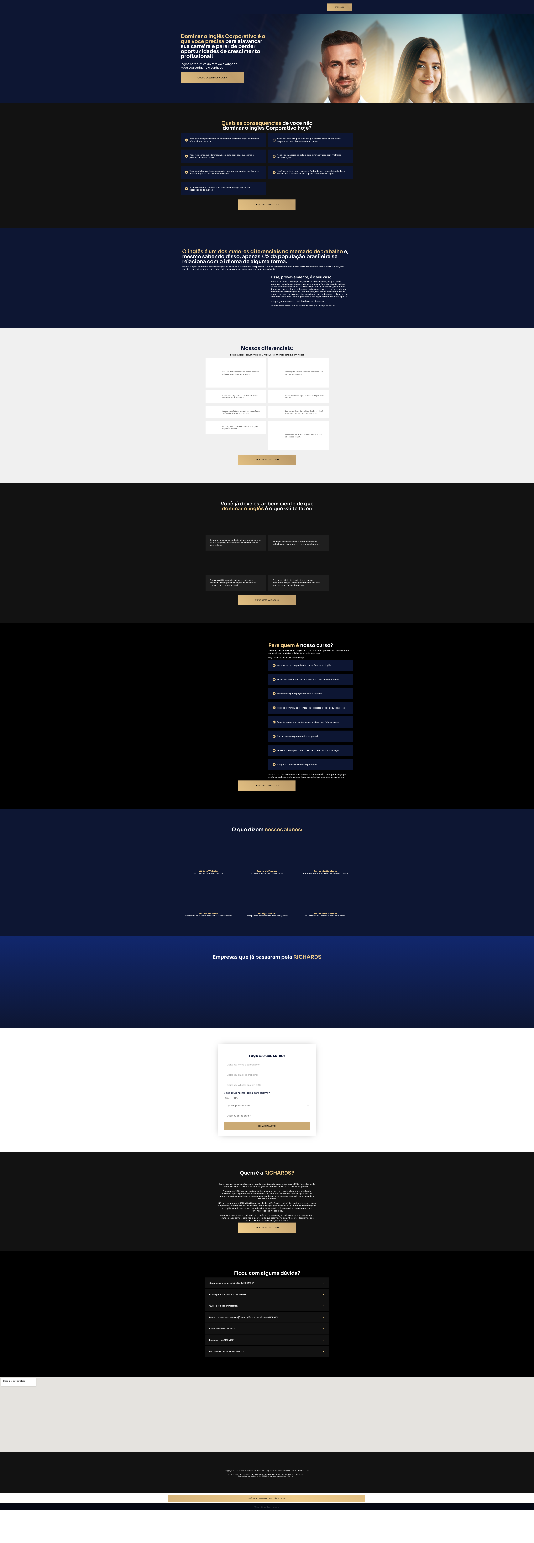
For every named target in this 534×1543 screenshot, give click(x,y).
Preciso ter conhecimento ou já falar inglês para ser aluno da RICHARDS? (244, 1249)
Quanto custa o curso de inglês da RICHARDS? (231, 1214)
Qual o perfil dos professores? (223, 1237)
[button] (267, 1214)
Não (236, 1029)
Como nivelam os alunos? (222, 1260)
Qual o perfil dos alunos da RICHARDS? (227, 1226)
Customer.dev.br (273, 1439)
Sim (228, 1029)
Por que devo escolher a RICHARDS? (226, 1283)
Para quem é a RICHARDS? (221, 1271)
